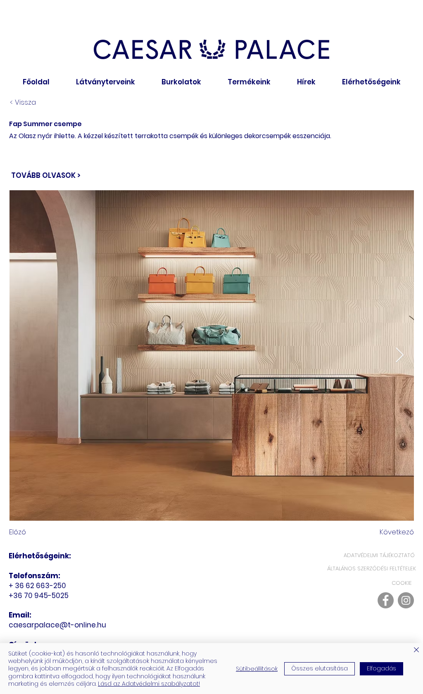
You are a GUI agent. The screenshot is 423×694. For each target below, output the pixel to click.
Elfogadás (381, 668)
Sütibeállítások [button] (257, 669)
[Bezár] (416, 650)
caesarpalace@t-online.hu (57, 625)
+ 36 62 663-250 (38, 586)
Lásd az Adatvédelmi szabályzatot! (149, 684)
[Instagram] (406, 600)
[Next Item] (399, 355)
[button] (181, 82)
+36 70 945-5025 (39, 596)
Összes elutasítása (319, 668)
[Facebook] (386, 600)
